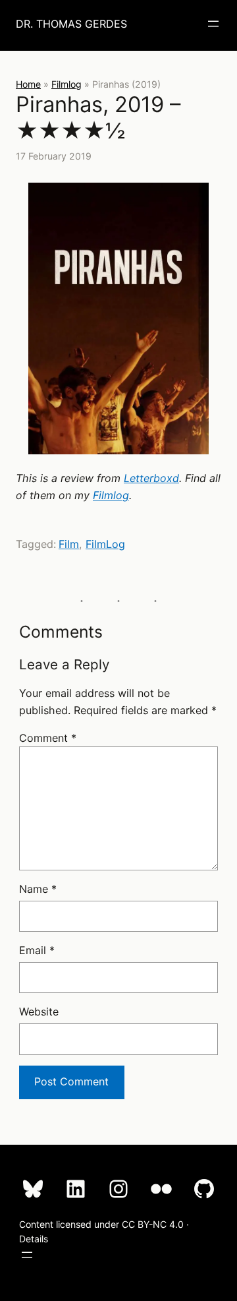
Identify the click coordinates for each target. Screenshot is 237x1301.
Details (33, 1238)
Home (28, 84)
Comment (47, 737)
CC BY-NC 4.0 (153, 1224)
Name (38, 888)
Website (39, 1011)
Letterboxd (151, 478)
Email (37, 950)
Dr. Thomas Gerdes (71, 23)
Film (69, 544)
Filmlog (66, 84)
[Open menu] (213, 24)
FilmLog (105, 544)
